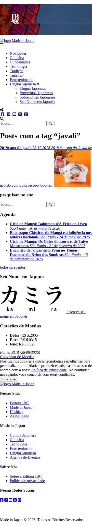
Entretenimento (21, 80)
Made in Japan (21, 407)
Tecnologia (18, 66)
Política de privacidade (27, 481)
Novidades (18, 53)
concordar (9, 379)
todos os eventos (13, 267)
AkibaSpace (19, 416)
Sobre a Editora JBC (26, 476)
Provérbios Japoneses (36, 93)
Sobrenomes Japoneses (37, 97)
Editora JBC (19, 403)
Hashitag (17, 412)
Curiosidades (20, 62)
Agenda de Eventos (25, 457)
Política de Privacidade (49, 370)
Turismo (16, 75)
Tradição (16, 71)
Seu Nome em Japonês (37, 102)
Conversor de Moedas (17, 357)
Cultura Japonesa (23, 435)
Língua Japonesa (23, 84)
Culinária (17, 58)
